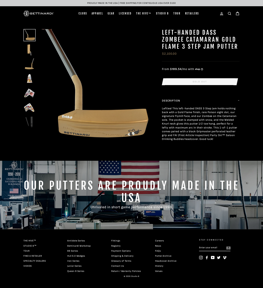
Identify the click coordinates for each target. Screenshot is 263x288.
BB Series (72, 250)
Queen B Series (75, 271)
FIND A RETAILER (32, 256)
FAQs (158, 250)
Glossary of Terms (121, 261)
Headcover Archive (165, 261)
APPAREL (97, 13)
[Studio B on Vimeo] (224, 257)
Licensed (125, 13)
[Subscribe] (228, 248)
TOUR (177, 13)
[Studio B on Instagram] (201, 257)
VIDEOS (27, 266)
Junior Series (74, 266)
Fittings (115, 240)
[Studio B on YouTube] (213, 257)
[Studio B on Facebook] (207, 257)
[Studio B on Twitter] (219, 257)
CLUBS (83, 13)
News (158, 245)
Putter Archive (163, 256)
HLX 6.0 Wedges (76, 256)
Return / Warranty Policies (126, 271)
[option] (131, 3)
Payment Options (121, 250)
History (159, 266)
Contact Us (117, 266)
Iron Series (73, 261)
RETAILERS (192, 13)
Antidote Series (76, 240)
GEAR (111, 13)
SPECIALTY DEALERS (34, 261)
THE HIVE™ (143, 13)
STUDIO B (162, 13)
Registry (116, 245)
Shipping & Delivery (122, 256)
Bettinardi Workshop (79, 245)
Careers (159, 240)
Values (158, 271)
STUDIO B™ (30, 245)
